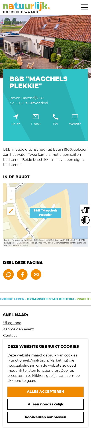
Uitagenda (12, 323)
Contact (10, 336)
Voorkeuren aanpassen (45, 417)
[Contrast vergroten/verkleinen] (85, 220)
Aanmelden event (18, 329)
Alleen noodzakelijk (45, 404)
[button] (45, 215)
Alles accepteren (45, 392)
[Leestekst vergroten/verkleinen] (85, 210)
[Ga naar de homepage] (26, 7)
